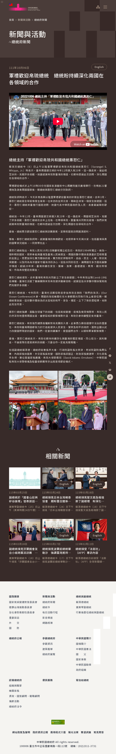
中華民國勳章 (83, 664)
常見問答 (99, 732)
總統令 (46, 607)
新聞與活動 (24, 20)
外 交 (14, 623)
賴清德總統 (82, 602)
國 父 (81, 654)
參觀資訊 (47, 643)
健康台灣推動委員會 (20, 607)
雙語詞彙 (86, 732)
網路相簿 (47, 623)
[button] (110, 377)
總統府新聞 (48, 602)
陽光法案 (73, 732)
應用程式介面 (58, 732)
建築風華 (47, 649)
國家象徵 (81, 659)
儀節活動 (14, 701)
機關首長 (14, 690)
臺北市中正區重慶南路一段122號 (48, 746)
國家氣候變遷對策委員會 (23, 602)
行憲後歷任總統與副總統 (90, 612)
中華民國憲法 (83, 649)
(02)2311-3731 (87, 746)
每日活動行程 (50, 612)
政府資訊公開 (40, 732)
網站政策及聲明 (21, 732)
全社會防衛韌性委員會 (22, 612)
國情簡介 (81, 643)
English (99, 67)
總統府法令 (15, 706)
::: (2, 1)
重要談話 (14, 617)
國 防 (14, 628)
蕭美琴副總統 (83, 607)
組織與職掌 (15, 685)
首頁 (11, 20)
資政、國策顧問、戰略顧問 (24, 696)
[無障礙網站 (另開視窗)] (58, 722)
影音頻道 (47, 617)
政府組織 (81, 670)
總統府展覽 (48, 654)
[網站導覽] (98, 7)
